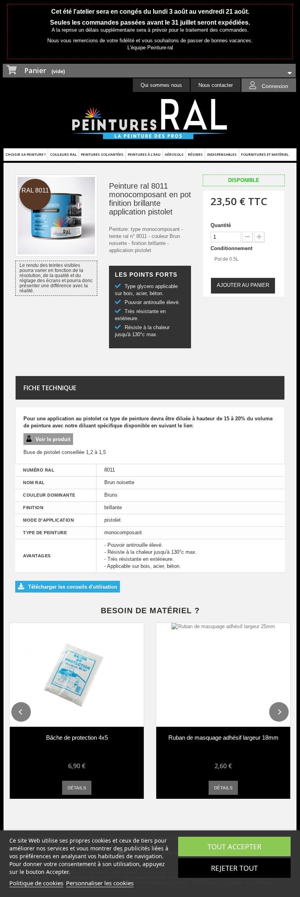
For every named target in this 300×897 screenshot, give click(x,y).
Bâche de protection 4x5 (77, 737)
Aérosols (174, 154)
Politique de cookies (36, 883)
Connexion (274, 86)
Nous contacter (215, 85)
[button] (21, 712)
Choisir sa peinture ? (25, 154)
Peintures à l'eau (144, 154)
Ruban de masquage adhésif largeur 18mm (223, 737)
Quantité (221, 225)
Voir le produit (53, 439)
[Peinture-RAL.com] (150, 119)
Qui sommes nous (161, 85)
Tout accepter (234, 846)
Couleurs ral (63, 154)
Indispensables (222, 154)
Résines (195, 154)
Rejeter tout (234, 868)
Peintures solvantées (102, 154)
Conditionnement (232, 248)
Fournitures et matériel (265, 154)
